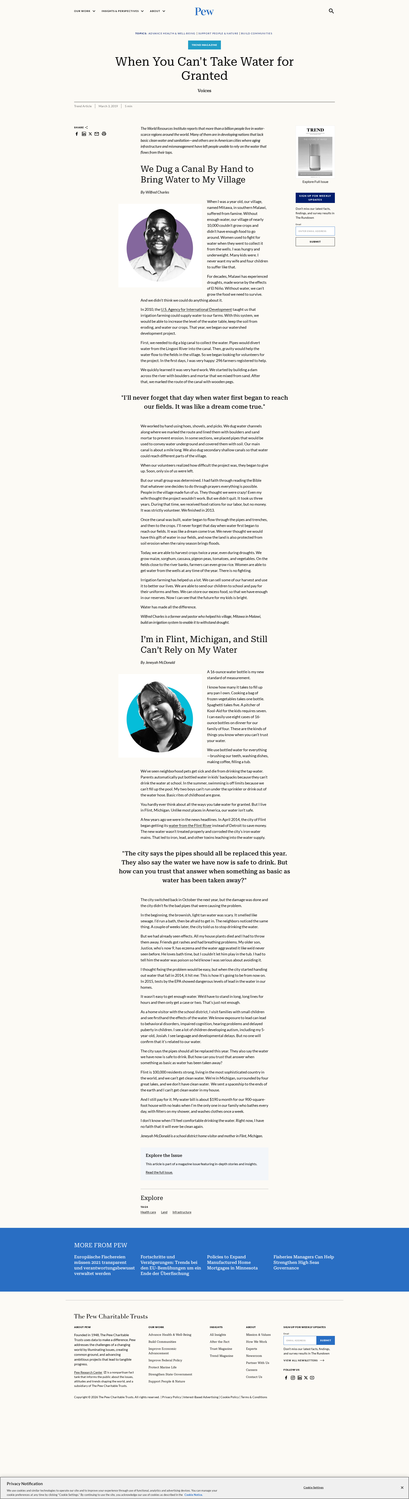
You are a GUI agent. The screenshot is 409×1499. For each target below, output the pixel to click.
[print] (104, 133)
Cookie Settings (314, 1487)
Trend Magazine (204, 44)
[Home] (111, 1316)
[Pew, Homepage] (204, 11)
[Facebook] (286, 1377)
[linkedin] (83, 133)
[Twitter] (306, 1378)
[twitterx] (90, 133)
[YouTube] (312, 1377)
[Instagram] (292, 1377)
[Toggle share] (332, 123)
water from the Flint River (190, 825)
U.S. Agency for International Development (196, 309)
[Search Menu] (331, 11)
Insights (216, 1327)
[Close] (402, 1487)
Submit (315, 241)
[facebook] (76, 133)
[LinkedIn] (299, 1377)
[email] (96, 133)
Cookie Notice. (193, 1494)
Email (298, 224)
